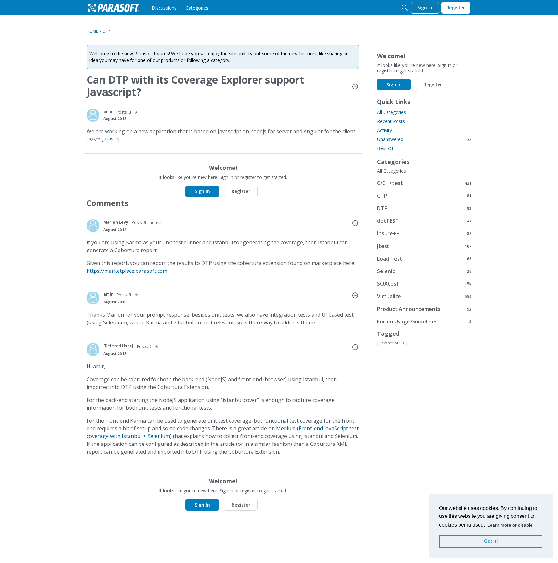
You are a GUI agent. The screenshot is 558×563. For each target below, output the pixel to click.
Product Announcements (424, 308)
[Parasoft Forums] (114, 8)
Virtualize (424, 296)
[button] (355, 87)
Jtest (424, 245)
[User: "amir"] (93, 115)
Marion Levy (115, 222)
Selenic (424, 271)
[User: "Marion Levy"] (93, 225)
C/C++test (424, 182)
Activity (384, 130)
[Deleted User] (118, 346)
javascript (112, 139)
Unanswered (424, 139)
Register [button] (241, 191)
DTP (424, 208)
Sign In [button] (202, 191)
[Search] (404, 8)
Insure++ (424, 233)
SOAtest (424, 283)
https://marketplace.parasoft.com (127, 270)
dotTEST (424, 220)
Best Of (385, 148)
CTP (424, 195)
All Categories (391, 112)
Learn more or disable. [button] (510, 524)
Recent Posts (391, 121)
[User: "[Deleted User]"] (93, 349)
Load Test (424, 258)
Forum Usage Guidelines (424, 321)
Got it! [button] (491, 541)
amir (108, 111)
